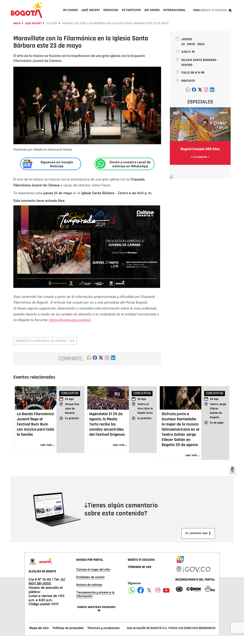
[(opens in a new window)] (107, 358)
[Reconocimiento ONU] (179, 588)
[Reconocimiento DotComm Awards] (193, 588)
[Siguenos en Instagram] (157, 590)
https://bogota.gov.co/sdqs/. (70, 320)
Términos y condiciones (103, 628)
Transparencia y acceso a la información (95, 594)
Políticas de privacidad (68, 628)
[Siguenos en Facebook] (132, 590)
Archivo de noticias (89, 584)
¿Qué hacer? (33, 23)
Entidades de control (90, 577)
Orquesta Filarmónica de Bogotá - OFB (45, 341)
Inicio (17, 23)
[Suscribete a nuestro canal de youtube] (166, 590)
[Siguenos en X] (149, 590)
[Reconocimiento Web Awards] (209, 588)
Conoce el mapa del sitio (93, 569)
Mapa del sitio (39, 628)
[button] (89, 358)
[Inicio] (26, 10)
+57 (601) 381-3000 (47, 581)
